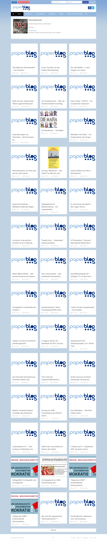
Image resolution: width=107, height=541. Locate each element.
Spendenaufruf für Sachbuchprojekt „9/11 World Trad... (82, 343)
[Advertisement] (59, 8)
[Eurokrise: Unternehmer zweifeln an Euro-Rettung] (24, 227)
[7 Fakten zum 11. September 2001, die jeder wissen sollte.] (82, 433)
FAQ (91, 537)
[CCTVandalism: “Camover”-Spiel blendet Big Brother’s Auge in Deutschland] (82, 227)
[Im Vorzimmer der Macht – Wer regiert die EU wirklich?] (82, 191)
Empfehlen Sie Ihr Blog (24, 2)
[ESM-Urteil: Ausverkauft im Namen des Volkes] (53, 433)
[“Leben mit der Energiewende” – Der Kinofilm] (82, 294)
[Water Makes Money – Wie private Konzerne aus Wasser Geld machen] (24, 260)
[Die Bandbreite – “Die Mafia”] (49, 119)
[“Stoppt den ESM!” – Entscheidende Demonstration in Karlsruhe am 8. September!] (82, 467)
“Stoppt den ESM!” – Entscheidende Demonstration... (78, 482)
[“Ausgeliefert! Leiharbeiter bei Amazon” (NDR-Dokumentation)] (24, 294)
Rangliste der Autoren (75, 14)
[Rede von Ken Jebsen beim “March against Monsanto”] (24, 88)
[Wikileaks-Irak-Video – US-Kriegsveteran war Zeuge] (82, 121)
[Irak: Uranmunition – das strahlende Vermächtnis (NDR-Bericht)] (53, 260)
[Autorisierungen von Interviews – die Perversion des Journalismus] (24, 121)
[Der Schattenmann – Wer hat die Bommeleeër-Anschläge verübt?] (53, 88)
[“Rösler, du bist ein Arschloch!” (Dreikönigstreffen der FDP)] (24, 327)
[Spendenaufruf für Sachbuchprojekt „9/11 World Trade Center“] (82, 327)
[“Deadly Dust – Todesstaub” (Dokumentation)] (53, 227)
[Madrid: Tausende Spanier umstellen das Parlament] (24, 397)
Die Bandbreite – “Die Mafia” (52, 130)
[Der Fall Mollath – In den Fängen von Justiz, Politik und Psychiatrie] (82, 54)
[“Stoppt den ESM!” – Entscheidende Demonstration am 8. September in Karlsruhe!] (24, 503)
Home (14, 2)
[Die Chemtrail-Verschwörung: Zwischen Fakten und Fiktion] (24, 364)
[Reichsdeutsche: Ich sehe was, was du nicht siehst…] (24, 157)
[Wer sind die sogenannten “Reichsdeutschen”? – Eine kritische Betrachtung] (53, 503)
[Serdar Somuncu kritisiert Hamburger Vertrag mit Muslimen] (82, 364)
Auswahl (28, 14)
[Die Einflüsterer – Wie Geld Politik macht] (82, 397)
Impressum (85, 537)
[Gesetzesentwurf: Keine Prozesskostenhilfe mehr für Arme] (53, 294)
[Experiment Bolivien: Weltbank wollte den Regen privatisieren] (24, 191)
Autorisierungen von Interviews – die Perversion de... (23, 137)
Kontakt (73, 537)
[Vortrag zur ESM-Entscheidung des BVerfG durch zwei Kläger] (53, 397)
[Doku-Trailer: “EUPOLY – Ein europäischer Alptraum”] (82, 88)
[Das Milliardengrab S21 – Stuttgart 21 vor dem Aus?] (82, 260)
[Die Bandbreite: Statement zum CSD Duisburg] (82, 503)
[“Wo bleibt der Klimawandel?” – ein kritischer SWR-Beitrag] (24, 54)
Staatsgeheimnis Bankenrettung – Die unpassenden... (49, 206)
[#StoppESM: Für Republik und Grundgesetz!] (24, 467)
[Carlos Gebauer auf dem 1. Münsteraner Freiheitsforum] (82, 157)
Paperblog (13, 537)
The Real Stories (32, 30)
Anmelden (85, 2)
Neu (19, 14)
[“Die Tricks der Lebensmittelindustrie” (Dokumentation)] (53, 364)
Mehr (54, 530)
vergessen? (92, 2)
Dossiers (52, 14)
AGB (95, 537)
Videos (61, 14)
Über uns (79, 537)
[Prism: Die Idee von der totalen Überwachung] (53, 54)
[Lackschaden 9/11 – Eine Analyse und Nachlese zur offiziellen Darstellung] (24, 433)
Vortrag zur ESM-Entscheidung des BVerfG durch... (51, 413)
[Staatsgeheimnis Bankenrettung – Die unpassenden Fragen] (53, 191)
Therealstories (26, 73)
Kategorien (40, 14)
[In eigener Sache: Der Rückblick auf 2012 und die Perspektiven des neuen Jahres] (53, 327)
